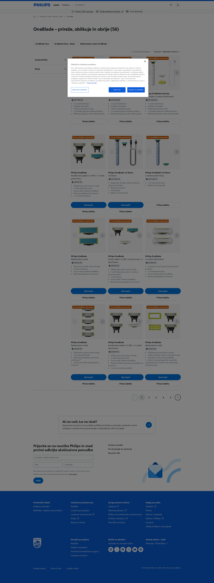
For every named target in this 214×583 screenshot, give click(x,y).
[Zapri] (145, 61)
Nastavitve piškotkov (79, 90)
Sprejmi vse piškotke (136, 90)
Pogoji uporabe (92, 83)
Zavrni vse (117, 90)
